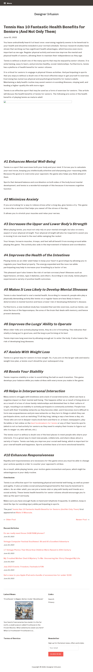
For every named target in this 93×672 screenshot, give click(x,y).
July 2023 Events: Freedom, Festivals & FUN (24, 566)
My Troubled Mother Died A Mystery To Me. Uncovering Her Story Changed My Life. (42, 558)
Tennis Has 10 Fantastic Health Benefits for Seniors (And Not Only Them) (45, 509)
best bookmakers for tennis (44, 423)
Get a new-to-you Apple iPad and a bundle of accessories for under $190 (38, 575)
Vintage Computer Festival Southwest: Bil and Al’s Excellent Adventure (36, 541)
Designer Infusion (53, 667)
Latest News (10, 594)
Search (51, 599)
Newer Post (81, 519)
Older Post (11, 519)
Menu (9, 3)
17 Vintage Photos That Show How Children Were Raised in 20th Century (37, 550)
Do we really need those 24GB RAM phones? (24, 533)
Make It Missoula (24, 512)
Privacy (51, 602)
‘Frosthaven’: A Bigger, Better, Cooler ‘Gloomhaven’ (23, 599)
